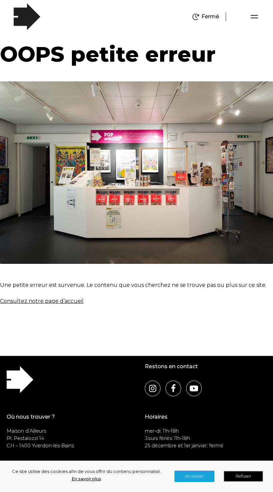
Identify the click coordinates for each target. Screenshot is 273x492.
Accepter (194, 476)
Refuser (243, 476)
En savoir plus (86, 478)
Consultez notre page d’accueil (42, 301)
